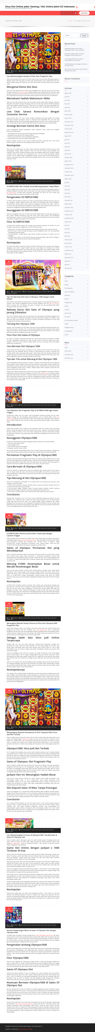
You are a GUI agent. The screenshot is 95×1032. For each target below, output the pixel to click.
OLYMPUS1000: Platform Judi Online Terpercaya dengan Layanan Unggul (29, 534)
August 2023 (68, 221)
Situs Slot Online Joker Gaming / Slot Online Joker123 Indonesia (40, 6)
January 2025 (68, 161)
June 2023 (67, 229)
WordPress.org (69, 358)
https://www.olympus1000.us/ (28, 540)
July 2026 (67, 96)
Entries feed (68, 351)
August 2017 (68, 261)
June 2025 (67, 143)
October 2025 (68, 129)
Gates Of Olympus (69, 291)
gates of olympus (28, 291)
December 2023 (69, 207)
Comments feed (69, 354)
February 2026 (68, 114)
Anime (66, 281)
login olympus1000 (42, 405)
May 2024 (67, 189)
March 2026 (68, 111)
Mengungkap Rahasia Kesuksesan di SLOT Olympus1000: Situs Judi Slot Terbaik (32, 733)
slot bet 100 (68, 313)
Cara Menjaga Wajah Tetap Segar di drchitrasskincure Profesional (74, 59)
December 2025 (69, 121)
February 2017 (68, 268)
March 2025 (68, 154)
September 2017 (69, 257)
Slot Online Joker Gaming (71, 320)
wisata (66, 334)
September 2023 (69, 218)
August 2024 (68, 179)
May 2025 (67, 146)
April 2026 (67, 107)
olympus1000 (48, 71)
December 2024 (69, 164)
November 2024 (69, 168)
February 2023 (68, 239)
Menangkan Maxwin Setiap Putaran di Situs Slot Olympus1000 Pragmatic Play (32, 624)
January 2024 (68, 204)
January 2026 (68, 118)
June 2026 (67, 100)
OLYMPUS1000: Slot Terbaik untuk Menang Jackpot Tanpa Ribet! (33, 186)
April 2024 (67, 193)
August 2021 (68, 254)
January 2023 (68, 243)
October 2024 (68, 171)
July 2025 (67, 139)
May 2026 (67, 104)
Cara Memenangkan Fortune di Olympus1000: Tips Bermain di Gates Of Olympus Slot (32, 836)
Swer (8, 71)
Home (70, 20)
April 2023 (67, 236)
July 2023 (67, 225)
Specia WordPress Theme (25, 1029)
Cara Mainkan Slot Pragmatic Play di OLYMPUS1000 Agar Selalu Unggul (32, 411)
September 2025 (69, 132)
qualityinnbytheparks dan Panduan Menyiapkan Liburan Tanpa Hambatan (74, 49)
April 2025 (67, 150)
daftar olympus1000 (24, 71)
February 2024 (68, 200)
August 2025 (68, 136)
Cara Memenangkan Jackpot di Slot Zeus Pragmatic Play (29, 76)
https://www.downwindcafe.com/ (24, 1003)
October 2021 (68, 246)
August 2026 (68, 93)
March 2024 (68, 196)
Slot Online (15, 71)
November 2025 (69, 125)
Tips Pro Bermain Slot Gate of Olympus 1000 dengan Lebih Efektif (30, 298)
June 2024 (67, 186)
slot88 (66, 324)
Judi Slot (14, 291)
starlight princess (69, 327)
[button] (76, 13)
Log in (66, 347)
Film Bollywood (69, 288)
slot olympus (14, 293)
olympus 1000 (41, 71)
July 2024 (67, 182)
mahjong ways (68, 302)
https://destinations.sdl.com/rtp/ (44, 935)
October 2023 (68, 214)
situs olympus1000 (23, 92)
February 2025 (68, 157)
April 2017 (67, 264)
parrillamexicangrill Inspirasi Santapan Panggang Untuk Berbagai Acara (74, 54)
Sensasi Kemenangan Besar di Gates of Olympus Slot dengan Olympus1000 (31, 931)
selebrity (67, 309)
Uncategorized (68, 331)
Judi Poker (67, 295)
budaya (66, 284)
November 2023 (69, 211)
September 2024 (69, 175)
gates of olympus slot (38, 291)
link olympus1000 (34, 71)
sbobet (66, 306)
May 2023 (67, 232)
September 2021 (69, 250)
